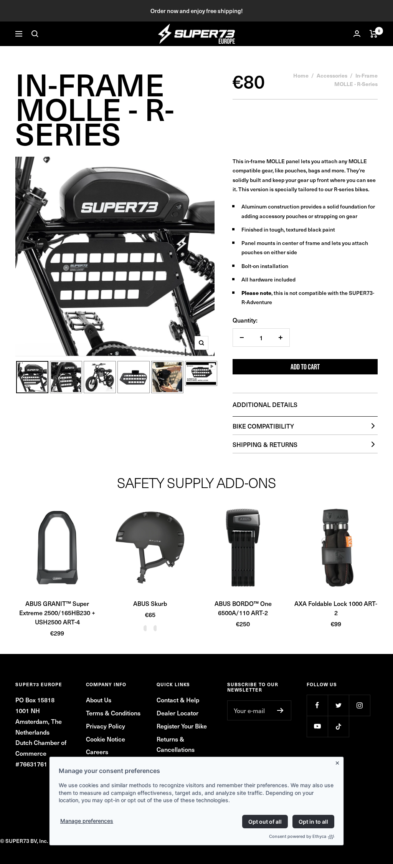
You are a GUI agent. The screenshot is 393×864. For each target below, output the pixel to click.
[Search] (34, 33)
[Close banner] (338, 761)
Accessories (332, 75)
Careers (97, 751)
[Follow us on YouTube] (317, 726)
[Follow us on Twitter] (338, 705)
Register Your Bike (182, 726)
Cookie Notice (105, 739)
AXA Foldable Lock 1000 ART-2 (335, 608)
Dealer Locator (177, 712)
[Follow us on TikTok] (338, 726)
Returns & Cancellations (176, 744)
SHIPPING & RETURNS (265, 444)
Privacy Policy (105, 726)
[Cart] (374, 34)
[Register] (280, 710)
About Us (98, 699)
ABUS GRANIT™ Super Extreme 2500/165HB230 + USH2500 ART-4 (57, 612)
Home (301, 75)
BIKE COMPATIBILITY (263, 426)
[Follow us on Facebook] (317, 705)
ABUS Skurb (150, 603)
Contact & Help (178, 699)
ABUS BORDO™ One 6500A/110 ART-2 (243, 608)
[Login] (356, 33)
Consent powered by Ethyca (297, 836)
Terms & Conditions (113, 712)
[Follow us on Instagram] (359, 705)
